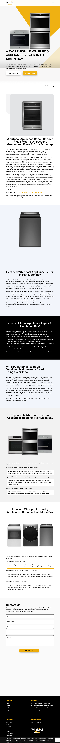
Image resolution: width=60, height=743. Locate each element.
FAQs (7, 703)
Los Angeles (9, 722)
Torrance (8, 724)
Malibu (8, 731)
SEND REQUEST (29, 650)
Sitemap (8, 705)
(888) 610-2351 (30, 73)
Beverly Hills (9, 733)
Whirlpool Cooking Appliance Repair (41, 708)
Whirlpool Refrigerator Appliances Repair (42, 705)
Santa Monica (9, 729)
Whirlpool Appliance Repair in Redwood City (29, 192)
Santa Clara (9, 735)
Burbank (8, 726)
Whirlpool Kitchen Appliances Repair (41, 703)
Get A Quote (13, 73)
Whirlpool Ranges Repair (38, 710)
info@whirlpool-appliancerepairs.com (16, 708)
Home (42, 86)
